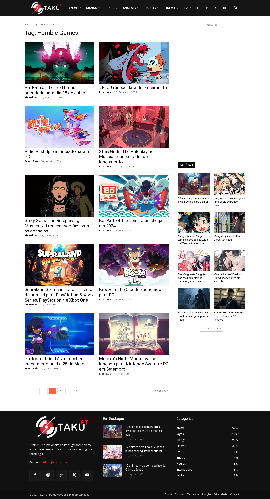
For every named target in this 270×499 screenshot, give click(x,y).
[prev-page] (28, 391)
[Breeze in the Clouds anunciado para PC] (134, 265)
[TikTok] (61, 475)
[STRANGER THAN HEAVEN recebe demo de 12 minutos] (229, 298)
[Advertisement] (211, 86)
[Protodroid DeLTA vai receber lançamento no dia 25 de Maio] (59, 334)
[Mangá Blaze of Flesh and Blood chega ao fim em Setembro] (229, 260)
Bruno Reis (31, 161)
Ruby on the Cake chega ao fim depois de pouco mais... (229, 202)
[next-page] (77, 391)
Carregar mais (210, 328)
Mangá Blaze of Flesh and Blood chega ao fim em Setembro (229, 278)
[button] (236, 8)
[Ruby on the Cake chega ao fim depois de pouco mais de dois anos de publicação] (229, 184)
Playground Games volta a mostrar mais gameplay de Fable (193, 316)
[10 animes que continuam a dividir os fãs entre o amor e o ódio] (194, 184)
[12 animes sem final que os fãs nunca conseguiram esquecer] (112, 452)
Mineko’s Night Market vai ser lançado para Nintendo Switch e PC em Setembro (134, 364)
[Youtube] (224, 8)
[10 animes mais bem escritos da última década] (112, 470)
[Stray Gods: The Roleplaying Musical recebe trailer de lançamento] (134, 127)
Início (28, 24)
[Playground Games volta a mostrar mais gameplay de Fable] (194, 298)
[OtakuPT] (46, 7)
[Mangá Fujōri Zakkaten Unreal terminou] (229, 222)
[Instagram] (206, 8)
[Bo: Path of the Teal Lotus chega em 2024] (134, 196)
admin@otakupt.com (56, 462)
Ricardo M (31, 97)
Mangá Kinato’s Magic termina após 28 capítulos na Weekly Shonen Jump (193, 240)
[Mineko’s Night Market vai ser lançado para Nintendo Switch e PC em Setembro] (134, 334)
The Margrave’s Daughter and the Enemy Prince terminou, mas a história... (192, 278)
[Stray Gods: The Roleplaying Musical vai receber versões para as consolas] (59, 196)
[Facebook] (197, 8)
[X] (215, 8)
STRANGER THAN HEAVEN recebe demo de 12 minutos (229, 316)
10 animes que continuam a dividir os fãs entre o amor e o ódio (143, 430)
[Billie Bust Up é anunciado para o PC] (59, 127)
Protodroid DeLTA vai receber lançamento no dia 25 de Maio (54, 361)
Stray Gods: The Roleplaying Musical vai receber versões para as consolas (57, 225)
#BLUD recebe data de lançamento (133, 87)
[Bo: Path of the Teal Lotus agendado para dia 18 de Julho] (59, 63)
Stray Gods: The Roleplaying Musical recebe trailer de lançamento (126, 156)
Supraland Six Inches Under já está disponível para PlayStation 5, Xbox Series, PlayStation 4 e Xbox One (59, 295)
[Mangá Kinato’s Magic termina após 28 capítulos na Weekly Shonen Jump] (194, 222)
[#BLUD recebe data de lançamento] (134, 63)
